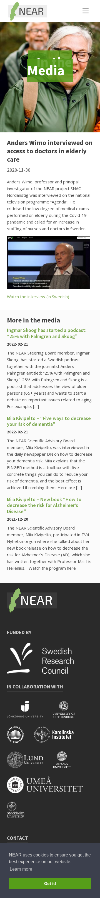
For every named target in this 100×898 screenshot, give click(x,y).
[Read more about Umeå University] (49, 788)
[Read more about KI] (58, 738)
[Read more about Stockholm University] (20, 813)
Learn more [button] (21, 869)
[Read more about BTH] (20, 738)
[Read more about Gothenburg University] (67, 713)
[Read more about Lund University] (30, 763)
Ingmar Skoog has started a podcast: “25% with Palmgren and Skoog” (46, 333)
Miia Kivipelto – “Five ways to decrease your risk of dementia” (49, 421)
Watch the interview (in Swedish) (38, 296)
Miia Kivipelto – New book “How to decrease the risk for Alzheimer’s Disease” (44, 505)
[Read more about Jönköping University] (29, 713)
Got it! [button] (50, 883)
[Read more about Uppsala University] (66, 763)
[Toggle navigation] (85, 11)
